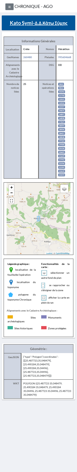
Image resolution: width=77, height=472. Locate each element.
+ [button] (11, 187)
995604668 (64, 57)
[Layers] (64, 189)
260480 (27, 57)
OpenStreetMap (62, 253)
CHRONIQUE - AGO (34, 6)
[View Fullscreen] (11, 201)
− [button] (11, 193)
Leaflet (49, 253)
